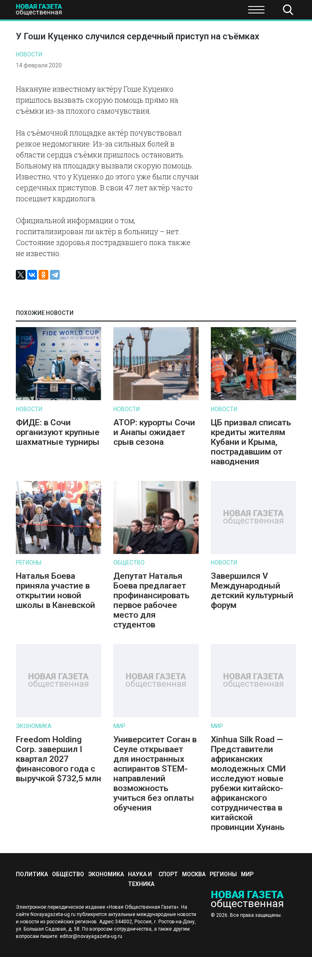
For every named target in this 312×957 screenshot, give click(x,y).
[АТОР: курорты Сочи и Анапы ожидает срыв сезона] (156, 398)
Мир (119, 726)
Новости (29, 54)
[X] (21, 275)
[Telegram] (55, 275)
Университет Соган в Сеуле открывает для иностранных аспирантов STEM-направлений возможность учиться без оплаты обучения (155, 774)
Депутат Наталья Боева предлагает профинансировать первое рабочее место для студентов (151, 600)
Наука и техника (175, 12)
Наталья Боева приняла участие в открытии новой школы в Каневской (55, 590)
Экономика (118, 12)
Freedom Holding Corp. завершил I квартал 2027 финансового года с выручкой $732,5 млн (58, 759)
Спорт (224, 12)
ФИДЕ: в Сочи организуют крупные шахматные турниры (58, 432)
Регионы (28, 562)
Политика (32, 874)
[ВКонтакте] (32, 275)
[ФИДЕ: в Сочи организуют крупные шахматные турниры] (58, 398)
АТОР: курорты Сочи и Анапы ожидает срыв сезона (154, 432)
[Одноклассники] (43, 275)
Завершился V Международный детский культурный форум (252, 590)
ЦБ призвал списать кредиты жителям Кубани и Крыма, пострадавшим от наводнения (251, 442)
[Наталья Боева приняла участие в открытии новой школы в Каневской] (58, 552)
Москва (194, 874)
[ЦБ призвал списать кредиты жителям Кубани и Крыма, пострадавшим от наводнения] (253, 398)
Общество (70, 12)
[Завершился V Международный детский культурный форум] (253, 552)
